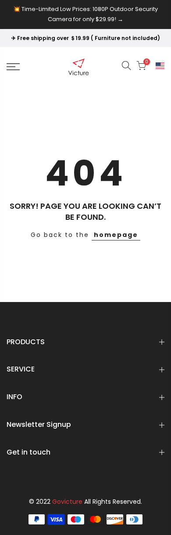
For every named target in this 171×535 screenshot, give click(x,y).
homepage (116, 234)
